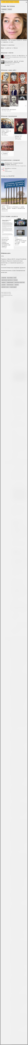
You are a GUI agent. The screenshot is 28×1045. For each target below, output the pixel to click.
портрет (16, 284)
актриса (10, 9)
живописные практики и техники (9, 280)
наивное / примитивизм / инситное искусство (13, 282)
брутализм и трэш (11, 277)
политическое (10, 284)
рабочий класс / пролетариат (9, 287)
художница (4, 9)
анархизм (4, 277)
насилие (3, 284)
